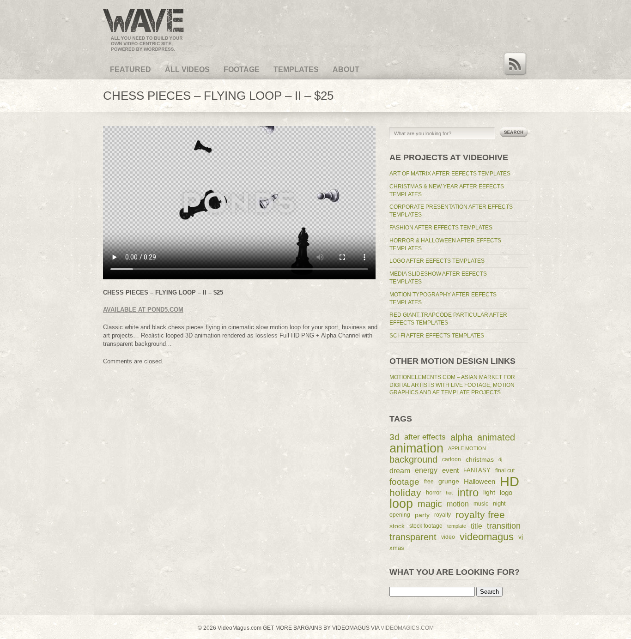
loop (401, 503)
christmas (480, 459)
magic (430, 504)
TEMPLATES (296, 69)
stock (397, 526)
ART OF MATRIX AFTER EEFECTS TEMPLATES (449, 173)
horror (433, 492)
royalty (442, 515)
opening (399, 515)
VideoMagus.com (129, 8)
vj (520, 536)
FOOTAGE (242, 69)
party (422, 514)
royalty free (480, 514)
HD (509, 481)
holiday (405, 492)
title (476, 526)
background (413, 459)
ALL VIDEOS (187, 69)
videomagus (487, 537)
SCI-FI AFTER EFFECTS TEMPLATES (436, 335)
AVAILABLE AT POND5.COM (143, 309)
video (448, 537)
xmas (396, 547)
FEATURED (130, 69)
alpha (461, 437)
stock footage (426, 526)
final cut (505, 470)
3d (394, 437)
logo (506, 492)
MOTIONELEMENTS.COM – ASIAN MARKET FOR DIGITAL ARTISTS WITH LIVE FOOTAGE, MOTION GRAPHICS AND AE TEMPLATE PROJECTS (452, 385)
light (489, 492)
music (480, 503)
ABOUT (346, 69)
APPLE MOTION (467, 448)
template (456, 526)
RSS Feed (515, 64)
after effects (425, 437)
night (499, 503)
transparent (413, 537)
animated (496, 437)
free (429, 481)
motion (458, 504)
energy (426, 470)
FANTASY (477, 470)
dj (500, 459)
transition (504, 525)
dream (399, 470)
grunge (448, 481)
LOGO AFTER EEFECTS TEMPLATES (437, 261)
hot (449, 492)
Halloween (479, 481)
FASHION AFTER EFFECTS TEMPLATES (440, 227)
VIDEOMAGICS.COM (406, 628)
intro (468, 492)
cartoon (451, 459)
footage (404, 481)
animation (416, 448)
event (450, 470)
